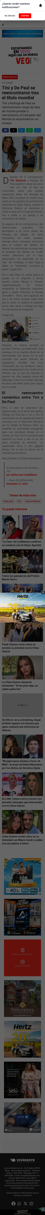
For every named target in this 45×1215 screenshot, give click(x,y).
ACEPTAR (25, 16)
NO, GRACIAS (10, 16)
